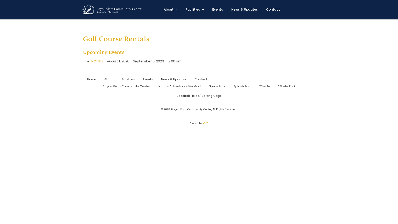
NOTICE (97, 61)
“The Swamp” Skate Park (277, 86)
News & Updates (244, 9)
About (169, 9)
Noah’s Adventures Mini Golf (179, 86)
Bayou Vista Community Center (126, 86)
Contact (273, 9)
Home (91, 79)
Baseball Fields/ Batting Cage (199, 96)
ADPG (205, 123)
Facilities (193, 9)
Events (217, 9)
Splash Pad (242, 86)
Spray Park (217, 86)
